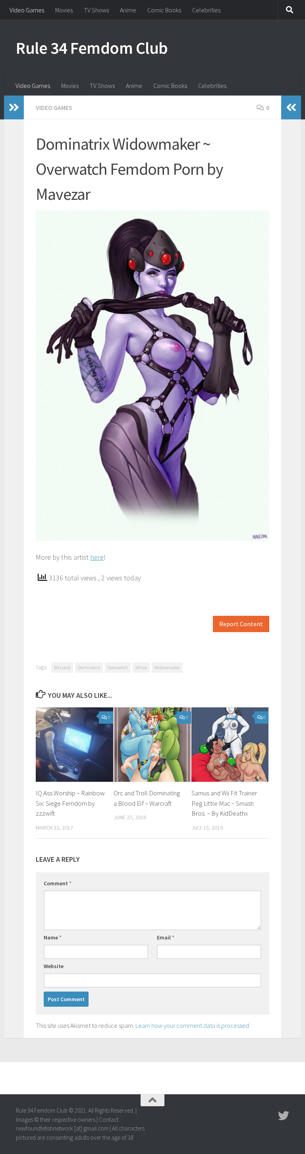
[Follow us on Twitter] (283, 1115)
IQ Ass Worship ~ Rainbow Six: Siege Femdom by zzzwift (70, 803)
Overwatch (118, 667)
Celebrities (206, 10)
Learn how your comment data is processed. (192, 1025)
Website (54, 966)
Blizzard (62, 667)
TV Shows (96, 10)
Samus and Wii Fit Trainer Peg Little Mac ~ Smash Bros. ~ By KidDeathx (224, 803)
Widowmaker (167, 667)
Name (53, 937)
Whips (141, 667)
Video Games (27, 10)
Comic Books (164, 10)
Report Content (241, 624)
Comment (57, 883)
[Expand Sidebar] (14, 107)
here (97, 557)
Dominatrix (89, 667)
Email (165, 937)
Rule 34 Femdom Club (92, 47)
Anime (128, 10)
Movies (64, 10)
